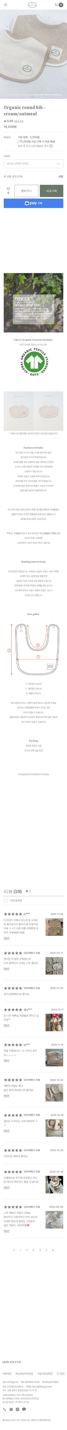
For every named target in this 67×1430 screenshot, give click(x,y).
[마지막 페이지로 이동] (53, 1250)
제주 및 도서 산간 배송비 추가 (33, 146)
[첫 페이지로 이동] (14, 1250)
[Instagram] (17, 1409)
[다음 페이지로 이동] (47, 1250)
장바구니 (26, 191)
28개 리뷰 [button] (18, 121)
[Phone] (4, 1409)
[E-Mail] (11, 1409)
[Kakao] (24, 1409)
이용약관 (6, 1373)
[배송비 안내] (51, 146)
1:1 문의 (61, 1373)
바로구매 (51, 191)
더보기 (6, 938)
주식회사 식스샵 (22, 1402)
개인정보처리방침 (24, 1373)
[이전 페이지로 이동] (20, 1250)
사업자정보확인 (45, 1373)
